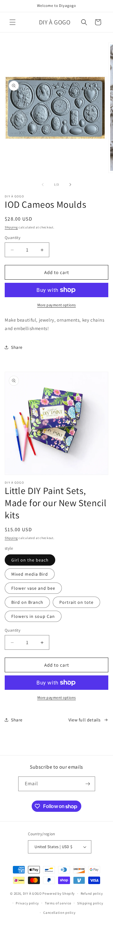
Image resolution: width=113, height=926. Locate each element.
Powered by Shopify (58, 893)
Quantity (12, 237)
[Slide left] (43, 184)
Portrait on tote (76, 602)
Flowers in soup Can (33, 616)
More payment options (56, 305)
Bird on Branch (27, 602)
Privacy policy (27, 903)
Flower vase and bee (33, 588)
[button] (12, 22)
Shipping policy (90, 903)
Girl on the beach (30, 560)
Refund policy (92, 893)
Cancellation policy (59, 912)
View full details (84, 720)
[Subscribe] (88, 783)
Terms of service (58, 903)
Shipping (11, 227)
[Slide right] (70, 184)
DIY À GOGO (32, 893)
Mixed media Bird (29, 574)
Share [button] (17, 347)
